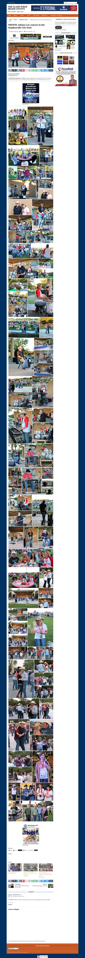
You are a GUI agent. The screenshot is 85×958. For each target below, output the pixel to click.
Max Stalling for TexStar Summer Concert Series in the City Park (30, 873)
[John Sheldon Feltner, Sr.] (65, 58)
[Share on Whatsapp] (35, 70)
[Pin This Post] (23, 70)
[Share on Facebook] (10, 70)
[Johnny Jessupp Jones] (15, 867)
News (15, 15)
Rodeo (28, 15)
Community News (29, 31)
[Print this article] (31, 70)
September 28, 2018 (14, 31)
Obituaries (36, 15)
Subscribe (58, 27)
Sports (22, 15)
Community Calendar (56, 15)
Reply (10, 904)
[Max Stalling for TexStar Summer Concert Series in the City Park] (31, 867)
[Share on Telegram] (43, 70)
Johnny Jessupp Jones (13, 872)
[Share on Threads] (51, 70)
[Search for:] (70, 2)
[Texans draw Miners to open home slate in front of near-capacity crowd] (59, 58)
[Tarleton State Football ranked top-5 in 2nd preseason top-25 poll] (71, 58)
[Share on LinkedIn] (18, 70)
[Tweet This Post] (14, 70)
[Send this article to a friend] (27, 70)
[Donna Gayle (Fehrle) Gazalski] (71, 62)
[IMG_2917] (30, 67)
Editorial (44, 15)
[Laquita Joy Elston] (65, 62)
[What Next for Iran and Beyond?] (59, 62)
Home (9, 15)
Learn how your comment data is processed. (35, 941)
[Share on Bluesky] (47, 70)
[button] (30, 55)
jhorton (21, 31)
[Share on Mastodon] (39, 70)
